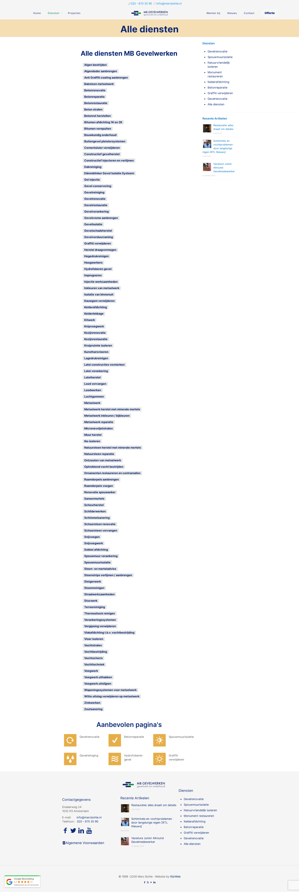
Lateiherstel (92, 377)
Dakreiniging (92, 167)
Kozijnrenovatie (95, 332)
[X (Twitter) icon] (148, 882)
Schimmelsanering (97, 517)
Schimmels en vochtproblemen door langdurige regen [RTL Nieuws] (151, 822)
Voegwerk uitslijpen (97, 683)
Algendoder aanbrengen (100, 71)
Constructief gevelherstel (102, 154)
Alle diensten (216, 104)
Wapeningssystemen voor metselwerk (110, 690)
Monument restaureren (215, 74)
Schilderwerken (95, 511)
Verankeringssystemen (100, 619)
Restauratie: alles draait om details (153, 805)
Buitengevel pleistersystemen (104, 141)
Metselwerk (92, 403)
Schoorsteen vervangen (100, 530)
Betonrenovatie (94, 90)
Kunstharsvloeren (96, 352)
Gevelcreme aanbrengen (101, 218)
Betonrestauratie (95, 103)
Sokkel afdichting (96, 549)
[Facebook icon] (144, 882)
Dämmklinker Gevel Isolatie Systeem (109, 173)
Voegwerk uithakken (98, 677)
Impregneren (93, 275)
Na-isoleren (92, 441)
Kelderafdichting (95, 307)
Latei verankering (96, 371)
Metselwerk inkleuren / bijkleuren (107, 415)
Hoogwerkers (93, 262)
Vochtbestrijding (95, 651)
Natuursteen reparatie (99, 454)
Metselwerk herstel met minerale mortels (112, 409)
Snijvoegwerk (93, 543)
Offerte (270, 13)
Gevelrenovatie (94, 198)
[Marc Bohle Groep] (149, 13)
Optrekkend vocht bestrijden (103, 466)
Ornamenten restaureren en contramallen (112, 473)
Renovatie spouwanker (99, 492)
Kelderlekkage (94, 313)
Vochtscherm (93, 658)
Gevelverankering (96, 211)
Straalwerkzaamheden (99, 594)
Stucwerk (90, 600)
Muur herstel (93, 434)
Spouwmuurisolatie (97, 562)
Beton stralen (93, 109)
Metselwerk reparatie (98, 422)
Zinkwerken (92, 702)
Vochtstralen (93, 645)
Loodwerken (92, 390)
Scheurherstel (94, 505)
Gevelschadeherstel (98, 230)
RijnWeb (175, 876)
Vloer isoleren (93, 639)
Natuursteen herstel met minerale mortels (112, 447)
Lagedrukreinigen (96, 358)
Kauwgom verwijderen (99, 300)
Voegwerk (91, 670)
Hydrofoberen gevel (98, 269)
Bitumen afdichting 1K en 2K (103, 122)
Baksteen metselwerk (99, 84)
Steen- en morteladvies (100, 568)
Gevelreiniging (94, 192)
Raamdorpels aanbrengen (101, 479)
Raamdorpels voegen (98, 485)
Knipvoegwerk (94, 326)
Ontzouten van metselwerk (102, 460)
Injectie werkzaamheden (101, 281)
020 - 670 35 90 (141, 3)
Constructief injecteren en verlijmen (109, 160)
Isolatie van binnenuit (98, 294)
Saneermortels (94, 498)
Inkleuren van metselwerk (101, 288)
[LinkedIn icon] (154, 882)
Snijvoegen (92, 536)
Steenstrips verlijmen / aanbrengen (108, 575)
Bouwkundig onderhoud (100, 135)
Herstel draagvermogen (100, 249)
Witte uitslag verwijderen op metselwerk (111, 696)
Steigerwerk (92, 581)
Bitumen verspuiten (97, 128)
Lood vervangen (95, 383)
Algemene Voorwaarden (85, 843)
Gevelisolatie (93, 224)
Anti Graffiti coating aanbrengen (106, 77)
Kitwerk (89, 320)
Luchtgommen (94, 396)
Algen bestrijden (95, 64)
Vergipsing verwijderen (100, 626)
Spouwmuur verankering (101, 556)
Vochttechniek (94, 664)
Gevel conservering (97, 186)
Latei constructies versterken (104, 364)
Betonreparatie (94, 96)
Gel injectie (92, 179)
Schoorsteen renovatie (100, 524)
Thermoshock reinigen (99, 613)
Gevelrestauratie (95, 205)
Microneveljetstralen (98, 428)
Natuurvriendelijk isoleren (219, 64)
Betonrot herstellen (97, 115)
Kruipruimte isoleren (98, 345)
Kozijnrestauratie (95, 339)
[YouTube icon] (151, 882)
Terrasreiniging (94, 607)
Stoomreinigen (94, 588)
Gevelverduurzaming (98, 237)
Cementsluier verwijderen (102, 147)
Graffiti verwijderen (97, 243)
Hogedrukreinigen (96, 256)
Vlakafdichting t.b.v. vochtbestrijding (109, 632)
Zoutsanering (93, 709)
